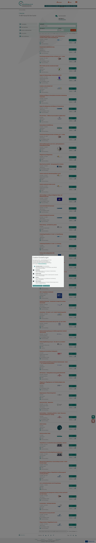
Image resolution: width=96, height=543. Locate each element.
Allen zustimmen (46, 285)
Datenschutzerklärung (42, 263)
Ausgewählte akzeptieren (37, 285)
